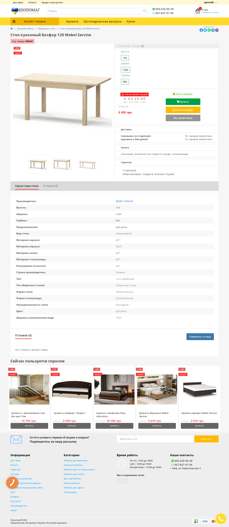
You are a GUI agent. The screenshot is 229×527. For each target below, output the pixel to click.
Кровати (72, 21)
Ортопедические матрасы (102, 21)
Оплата (32, 2)
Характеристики (27, 186)
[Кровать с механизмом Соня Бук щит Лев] (29, 389)
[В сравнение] (45, 369)
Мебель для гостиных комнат (79, 469)
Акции (13, 510)
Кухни (131, 21)
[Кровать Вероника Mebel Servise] (157, 389)
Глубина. (125, 75)
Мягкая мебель (72, 483)
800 (125, 81)
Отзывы (14, 474)
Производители (18, 505)
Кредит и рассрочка (52, 2)
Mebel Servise (124, 201)
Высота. (125, 51)
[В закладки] (41, 369)
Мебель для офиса (74, 487)
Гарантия (15, 469)
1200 (125, 69)
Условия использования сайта (26, 487)
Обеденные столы (46, 28)
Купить (184, 101)
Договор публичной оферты (25, 483)
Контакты (15, 501)
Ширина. (125, 63)
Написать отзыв (200, 336)
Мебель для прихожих (75, 460)
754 (125, 57)
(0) (142, 45)
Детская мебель (72, 478)
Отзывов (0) (50, 186)
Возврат (14, 496)
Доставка (18, 2)
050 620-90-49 (164, 9)
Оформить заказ (210, 12)
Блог (12, 492)
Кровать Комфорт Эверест (70, 413)
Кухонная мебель (25, 28)
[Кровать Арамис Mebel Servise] (200, 389)
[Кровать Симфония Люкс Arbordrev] (114, 389)
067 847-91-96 (164, 13)
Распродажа (70, 492)
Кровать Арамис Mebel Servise (199, 413)
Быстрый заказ (183, 118)
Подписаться (206, 439)
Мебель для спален (74, 474)
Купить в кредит (183, 110)
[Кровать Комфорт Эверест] (72, 389)
